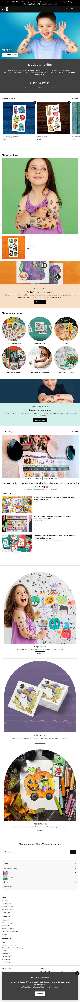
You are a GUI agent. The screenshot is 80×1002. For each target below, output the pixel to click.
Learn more (40, 420)
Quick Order (6, 926)
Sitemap (5, 950)
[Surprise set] (40, 608)
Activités (17, 552)
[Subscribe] (73, 852)
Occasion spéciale (50, 478)
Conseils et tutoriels (33, 478)
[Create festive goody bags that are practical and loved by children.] (17, 504)
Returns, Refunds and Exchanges (13, 948)
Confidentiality (7, 956)
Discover (40, 653)
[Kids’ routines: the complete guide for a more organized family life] (17, 523)
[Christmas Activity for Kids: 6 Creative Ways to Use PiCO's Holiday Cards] (17, 543)
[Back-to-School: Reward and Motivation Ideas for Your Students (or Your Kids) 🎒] (40, 456)
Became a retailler (8, 928)
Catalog (4, 934)
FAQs (4, 942)
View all (75, 98)
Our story (5, 901)
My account (6, 912)
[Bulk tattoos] (40, 696)
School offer (6, 920)
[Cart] (71, 9)
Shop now (40, 302)
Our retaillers (6, 903)
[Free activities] (40, 785)
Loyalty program (7, 906)
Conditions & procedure (10, 931)
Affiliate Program (8, 909)
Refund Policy (6, 959)
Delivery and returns (9, 945)
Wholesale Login (7, 923)
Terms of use (6, 953)
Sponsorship (6, 962)
